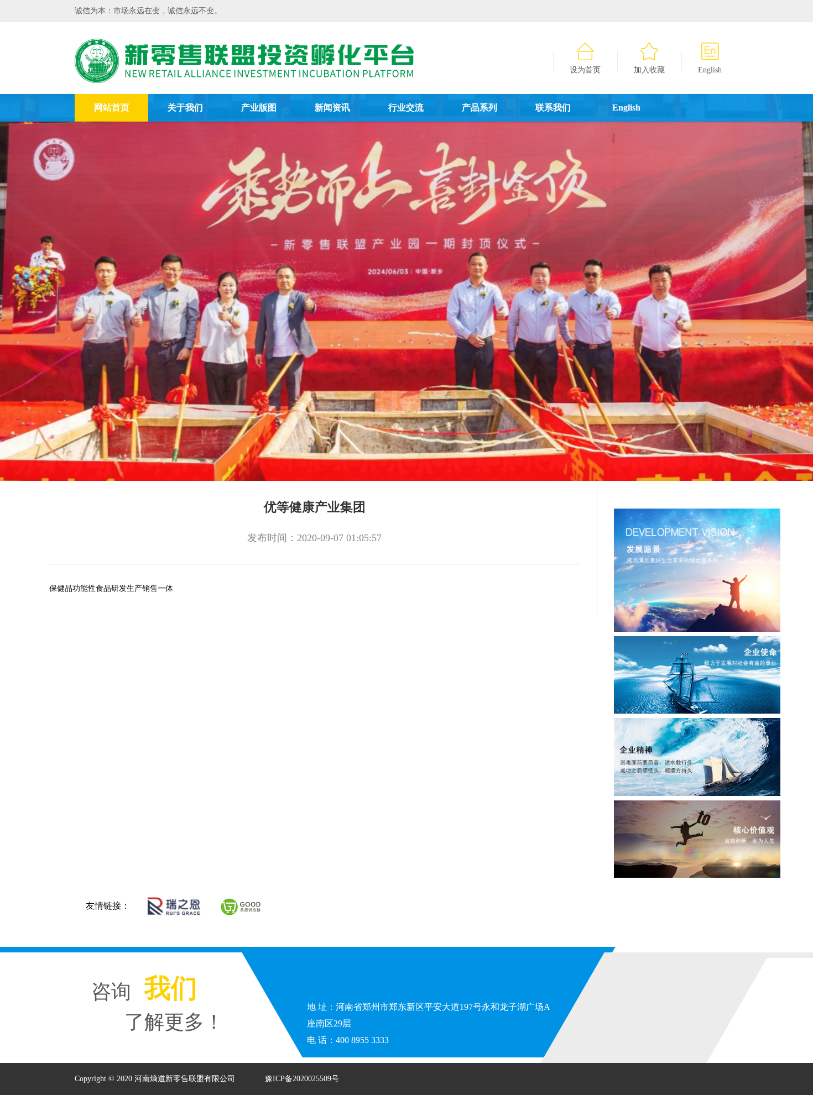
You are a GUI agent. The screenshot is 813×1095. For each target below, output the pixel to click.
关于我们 (185, 107)
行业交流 (406, 107)
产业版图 (259, 107)
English (710, 70)
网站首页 (111, 107)
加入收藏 (649, 70)
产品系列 (479, 107)
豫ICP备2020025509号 (302, 1079)
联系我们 (553, 107)
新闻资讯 (332, 107)
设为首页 (585, 70)
